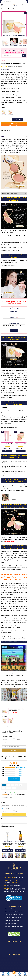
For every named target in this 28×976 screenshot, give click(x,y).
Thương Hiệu (11, 9)
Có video (8, 787)
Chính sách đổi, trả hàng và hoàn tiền (14, 914)
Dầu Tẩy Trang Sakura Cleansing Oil (20, 844)
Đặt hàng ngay (14, 750)
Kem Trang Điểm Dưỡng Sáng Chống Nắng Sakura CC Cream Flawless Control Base (7, 845)
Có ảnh (14, 787)
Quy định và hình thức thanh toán (13, 917)
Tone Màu (3, 107)
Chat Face (19, 975)
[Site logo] (14, 5)
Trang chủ (3, 9)
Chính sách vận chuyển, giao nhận (13, 911)
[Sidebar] (1, 294)
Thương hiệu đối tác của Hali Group (14, 926)
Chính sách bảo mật (10, 908)
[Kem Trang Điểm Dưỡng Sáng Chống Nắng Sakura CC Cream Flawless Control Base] (7, 836)
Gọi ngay (3, 975)
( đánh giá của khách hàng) (15, 66)
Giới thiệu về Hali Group (11, 923)
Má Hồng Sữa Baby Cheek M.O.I (7, 444)
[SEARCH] (25, 1)
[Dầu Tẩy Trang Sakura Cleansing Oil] (20, 836)
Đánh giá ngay (14, 779)
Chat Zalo (8, 975)
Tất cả (4, 785)
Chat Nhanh (25, 975)
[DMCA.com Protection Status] (14, 934)
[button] (2, 24)
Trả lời (3, 797)
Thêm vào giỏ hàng (17, 119)
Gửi (14, 814)
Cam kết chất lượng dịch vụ (12, 920)
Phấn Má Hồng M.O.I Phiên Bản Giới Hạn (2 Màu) (20, 445)
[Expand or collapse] (25, 193)
